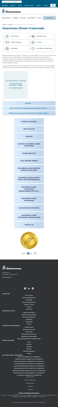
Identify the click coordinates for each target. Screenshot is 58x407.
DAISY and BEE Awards (29, 161)
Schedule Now (49, 18)
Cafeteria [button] (28, 103)
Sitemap (30, 389)
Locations (15, 18)
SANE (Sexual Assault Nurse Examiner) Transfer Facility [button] (28, 113)
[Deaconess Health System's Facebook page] (25, 288)
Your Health (31, 18)
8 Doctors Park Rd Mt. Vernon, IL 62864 (16, 84)
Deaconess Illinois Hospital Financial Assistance (29, 169)
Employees (29, 319)
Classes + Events (29, 304)
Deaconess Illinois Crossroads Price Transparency (29, 363)
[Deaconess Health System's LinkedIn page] (29, 288)
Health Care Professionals (29, 314)
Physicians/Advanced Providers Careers (29, 338)
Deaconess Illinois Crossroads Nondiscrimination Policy (29, 189)
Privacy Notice (30, 383)
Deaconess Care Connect (29, 334)
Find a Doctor (6, 18)
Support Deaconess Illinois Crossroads (29, 145)
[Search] (53, 5)
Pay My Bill (29, 300)
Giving (29, 353)
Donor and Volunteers (29, 317)
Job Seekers (29, 321)
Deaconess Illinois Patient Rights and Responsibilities (29, 178)
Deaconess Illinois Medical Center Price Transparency (29, 366)
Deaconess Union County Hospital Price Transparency (29, 373)
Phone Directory (29, 153)
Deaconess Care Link (29, 329)
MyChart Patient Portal (29, 302)
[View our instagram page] (32, 288)
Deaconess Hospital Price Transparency (29, 356)
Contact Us (29, 225)
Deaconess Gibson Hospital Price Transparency (29, 359)
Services (23, 18)
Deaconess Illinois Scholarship (29, 199)
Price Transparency (30, 380)
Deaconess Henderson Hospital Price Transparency (29, 361)
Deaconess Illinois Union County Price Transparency (29, 368)
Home (4, 24)
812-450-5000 (6, 277)
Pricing (29, 324)
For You (39, 18)
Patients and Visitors (29, 312)
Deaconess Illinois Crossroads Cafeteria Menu (29, 216)
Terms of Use (30, 377)
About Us (29, 349)
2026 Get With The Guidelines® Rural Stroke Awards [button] (28, 108)
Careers (29, 307)
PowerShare (29, 332)
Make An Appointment (29, 297)
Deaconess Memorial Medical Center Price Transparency (29, 370)
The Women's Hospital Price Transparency (29, 375)
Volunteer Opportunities (29, 208)
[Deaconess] (11, 10)
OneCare (30, 386)
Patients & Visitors (29, 121)
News (29, 342)
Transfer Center (29, 327)
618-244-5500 (18, 88)
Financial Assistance (29, 351)
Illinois (10, 24)
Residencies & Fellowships (29, 336)
